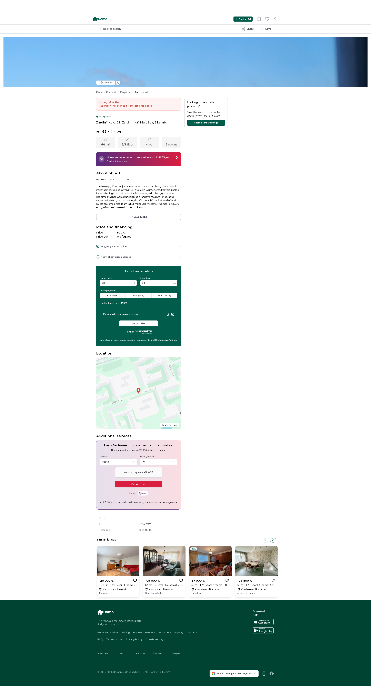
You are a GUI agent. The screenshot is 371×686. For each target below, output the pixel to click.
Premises (158, 653)
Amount (104, 456)
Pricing (125, 632)
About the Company (171, 632)
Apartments (103, 653)
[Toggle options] (134, 462)
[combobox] (118, 462)
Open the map (169, 425)
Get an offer (138, 323)
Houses (120, 653)
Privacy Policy (134, 639)
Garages (176, 653)
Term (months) (148, 456)
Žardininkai (141, 92)
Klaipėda (125, 92)
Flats (99, 92)
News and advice (107, 632)
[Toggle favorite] (135, 581)
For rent (111, 92)
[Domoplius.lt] (100, 19)
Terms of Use (114, 639)
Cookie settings (155, 639)
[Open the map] (138, 393)
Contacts (192, 632)
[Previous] (265, 540)
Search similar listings (206, 122)
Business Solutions (144, 632)
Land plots (139, 653)
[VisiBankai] (144, 332)
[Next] (273, 540)
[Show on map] (118, 83)
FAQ (100, 639)
